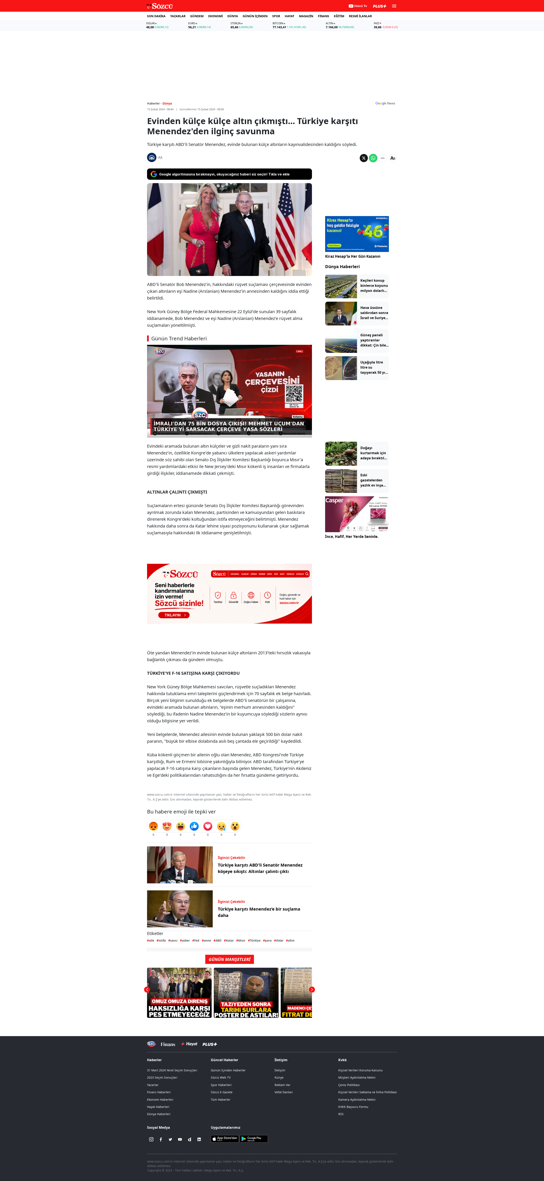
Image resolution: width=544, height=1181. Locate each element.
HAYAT (289, 16)
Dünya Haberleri (342, 266)
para (268, 940)
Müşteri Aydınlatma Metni (356, 1077)
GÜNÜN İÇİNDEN (255, 16)
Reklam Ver (282, 1085)
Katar (230, 940)
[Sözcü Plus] (210, 1044)
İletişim (280, 1070)
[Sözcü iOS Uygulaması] (225, 1138)
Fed (196, 940)
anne (207, 940)
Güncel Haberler (224, 1060)
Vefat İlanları (284, 1092)
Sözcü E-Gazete (221, 1092)
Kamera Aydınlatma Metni (356, 1100)
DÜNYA (232, 16)
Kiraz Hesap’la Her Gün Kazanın (352, 256)
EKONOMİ (215, 16)
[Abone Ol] (385, 103)
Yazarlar (153, 1085)
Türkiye (255, 940)
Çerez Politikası (349, 1085)
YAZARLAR (178, 16)
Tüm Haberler (220, 1100)
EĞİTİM (339, 16)
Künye (279, 1077)
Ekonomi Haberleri (160, 1100)
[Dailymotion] (189, 1139)
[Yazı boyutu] (392, 158)
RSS (341, 1114)
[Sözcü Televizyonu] (151, 1044)
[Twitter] (170, 1139)
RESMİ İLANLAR (360, 16)
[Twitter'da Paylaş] (364, 158)
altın (291, 940)
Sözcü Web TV (221, 1077)
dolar (279, 940)
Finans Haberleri (159, 1092)
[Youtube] (180, 1139)
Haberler (154, 1060)
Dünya (167, 103)
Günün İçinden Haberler (228, 1070)
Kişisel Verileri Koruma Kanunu (360, 1070)
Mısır (241, 940)
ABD (218, 940)
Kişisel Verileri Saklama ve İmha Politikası (367, 1092)
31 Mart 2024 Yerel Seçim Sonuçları (172, 1070)
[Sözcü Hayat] (188, 1044)
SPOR (276, 16)
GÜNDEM (197, 16)
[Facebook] (161, 1139)
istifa (162, 940)
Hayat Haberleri (158, 1107)
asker (186, 940)
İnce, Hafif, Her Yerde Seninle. (351, 536)
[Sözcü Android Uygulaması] (254, 1138)
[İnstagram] (151, 1139)
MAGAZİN (306, 16)
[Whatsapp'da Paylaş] (373, 158)
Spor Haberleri (221, 1085)
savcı (173, 940)
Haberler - (154, 103)
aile (151, 940)
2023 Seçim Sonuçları (162, 1077)
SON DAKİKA (156, 16)
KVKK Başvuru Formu (353, 1107)
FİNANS (323, 16)
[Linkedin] (199, 1139)
